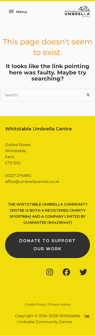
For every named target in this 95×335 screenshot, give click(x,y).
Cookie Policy (35, 304)
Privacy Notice (59, 304)
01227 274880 (18, 175)
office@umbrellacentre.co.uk (32, 181)
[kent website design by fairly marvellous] (87, 316)
